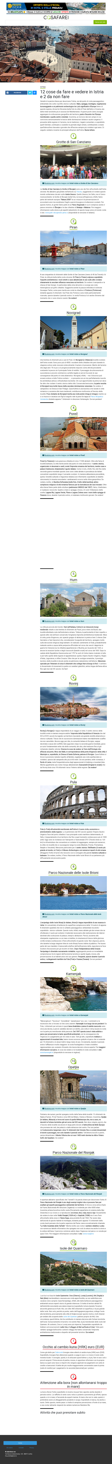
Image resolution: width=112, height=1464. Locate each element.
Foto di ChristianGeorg (99, 1103)
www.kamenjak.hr (46, 1052)
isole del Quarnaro (70, 1317)
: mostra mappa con (71, 183)
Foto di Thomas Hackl (99, 1284)
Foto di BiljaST (102, 449)
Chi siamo (9, 1448)
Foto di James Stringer (99, 615)
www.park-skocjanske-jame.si (56, 213)
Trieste (79, 192)
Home (20, 1443)
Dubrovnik (59, 1352)
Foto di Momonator (100, 719)
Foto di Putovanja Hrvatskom (97, 1188)
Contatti (21, 1448)
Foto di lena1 (102, 263)
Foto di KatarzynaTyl (100, 818)
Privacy (32, 1448)
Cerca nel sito (100, 22)
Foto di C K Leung (101, 177)
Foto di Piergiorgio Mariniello (97, 348)
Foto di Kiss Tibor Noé (104, 81)
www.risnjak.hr (88, 1234)
